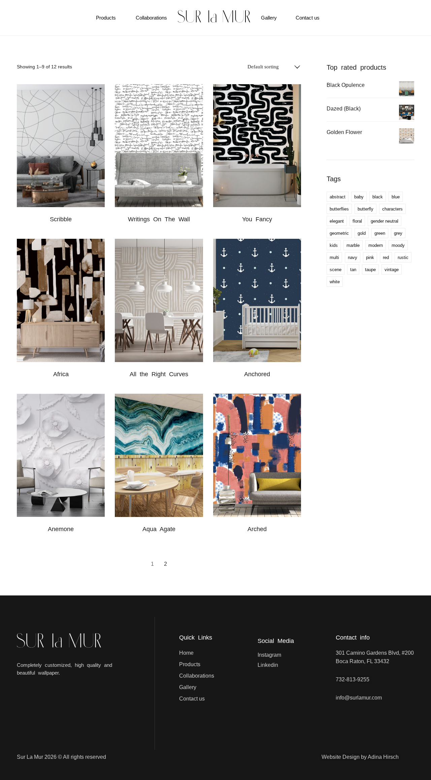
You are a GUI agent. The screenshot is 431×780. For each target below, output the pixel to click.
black (377, 196)
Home (186, 653)
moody (398, 245)
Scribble (61, 219)
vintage (392, 269)
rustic (403, 257)
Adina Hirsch (383, 757)
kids (334, 245)
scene (335, 269)
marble (353, 245)
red (386, 257)
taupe (370, 269)
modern (375, 245)
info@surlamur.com (359, 698)
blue (396, 196)
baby (359, 196)
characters (392, 209)
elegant (337, 221)
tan (353, 269)
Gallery (269, 18)
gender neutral (384, 221)
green (379, 233)
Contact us (308, 18)
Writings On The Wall (159, 219)
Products (106, 18)
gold (362, 233)
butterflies (339, 209)
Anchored (257, 374)
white (335, 281)
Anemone (61, 529)
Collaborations (151, 18)
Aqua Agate (158, 529)
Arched (257, 529)
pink (370, 257)
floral (357, 221)
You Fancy (257, 219)
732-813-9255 (352, 679)
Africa (61, 374)
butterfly (365, 209)
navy (352, 257)
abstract (337, 196)
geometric (339, 233)
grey (398, 233)
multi (334, 257)
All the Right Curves (159, 374)
